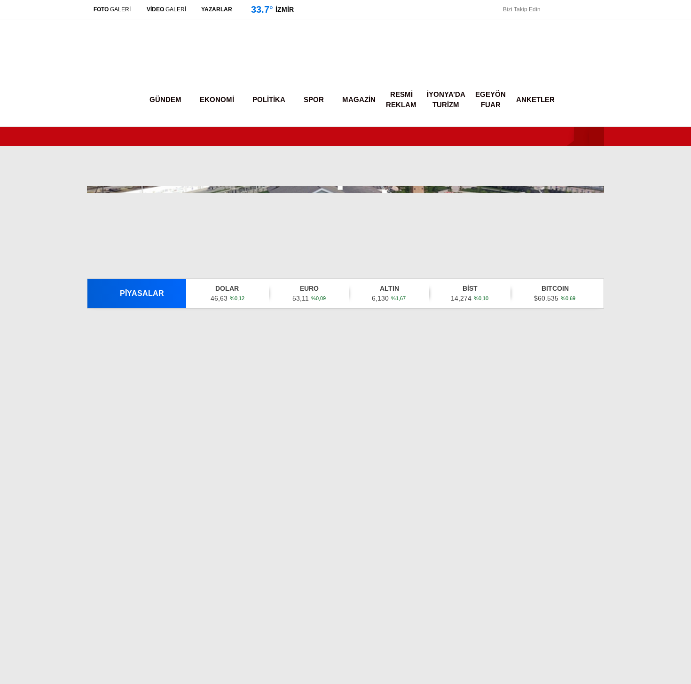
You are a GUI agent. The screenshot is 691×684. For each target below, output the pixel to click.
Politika (594, 174)
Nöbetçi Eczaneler (619, 306)
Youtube (635, 566)
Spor (590, 211)
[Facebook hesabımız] (550, 9)
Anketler (535, 99)
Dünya (593, 193)
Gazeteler (604, 365)
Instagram (635, 539)
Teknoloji (596, 268)
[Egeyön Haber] (126, 63)
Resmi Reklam (401, 99)
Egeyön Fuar (490, 99)
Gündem (596, 136)
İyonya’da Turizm (446, 99)
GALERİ (112, 9)
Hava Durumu (610, 326)
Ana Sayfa (605, 52)
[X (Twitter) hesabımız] (632, 513)
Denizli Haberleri (122, 598)
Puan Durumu (610, 385)
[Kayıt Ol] (569, 100)
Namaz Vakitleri (613, 346)
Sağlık (592, 249)
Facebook (635, 487)
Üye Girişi (604, 91)
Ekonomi (596, 155)
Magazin (596, 230)
